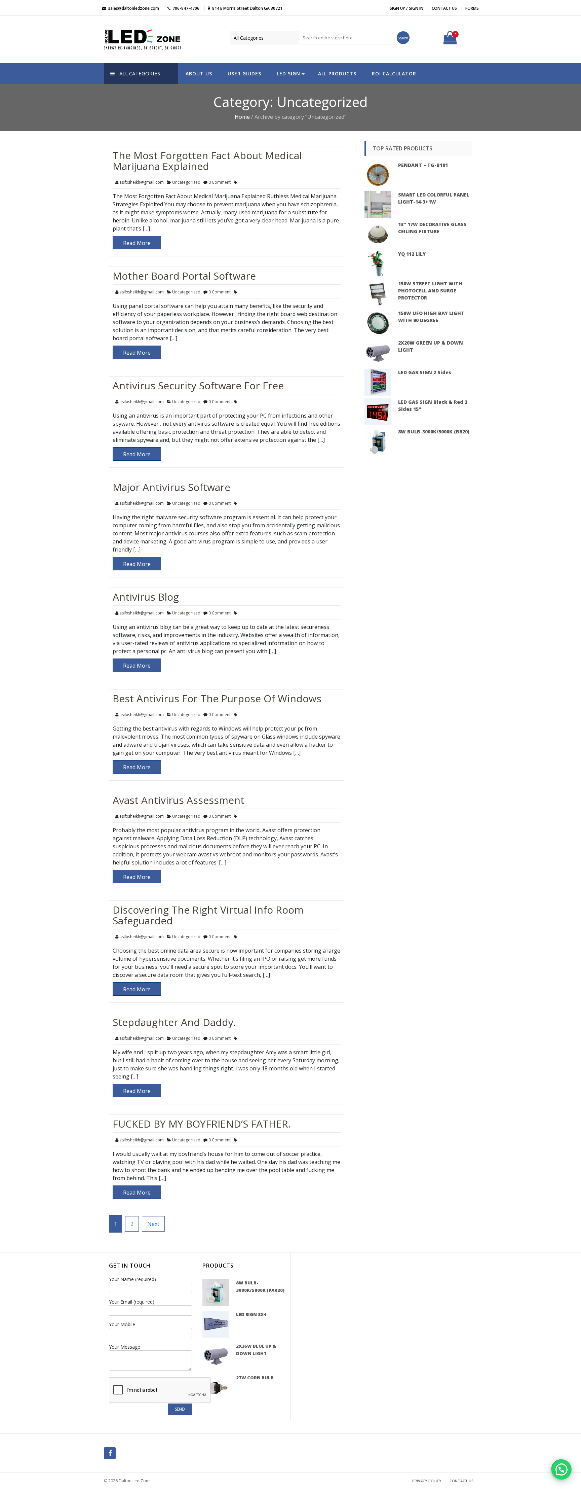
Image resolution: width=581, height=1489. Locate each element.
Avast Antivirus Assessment (178, 800)
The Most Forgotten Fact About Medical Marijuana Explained (207, 160)
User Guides (244, 73)
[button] (561, 1469)
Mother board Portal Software (184, 276)
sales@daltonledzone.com (133, 8)
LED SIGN (288, 73)
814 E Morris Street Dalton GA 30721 (247, 8)
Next (153, 1224)
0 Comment (219, 182)
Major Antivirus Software (171, 487)
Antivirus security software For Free (198, 385)
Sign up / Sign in (406, 8)
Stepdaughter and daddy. (174, 1022)
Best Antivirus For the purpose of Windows (217, 698)
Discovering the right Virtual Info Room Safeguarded (208, 915)
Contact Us (444, 8)
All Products (337, 73)
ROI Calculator (394, 73)
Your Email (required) (131, 1302)
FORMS (472, 8)
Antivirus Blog (146, 597)
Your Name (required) (132, 1279)
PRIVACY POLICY (426, 1480)
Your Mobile (122, 1324)
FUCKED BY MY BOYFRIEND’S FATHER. (201, 1124)
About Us (199, 73)
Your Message (124, 1347)
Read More (137, 243)
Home (242, 116)
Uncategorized (186, 182)
